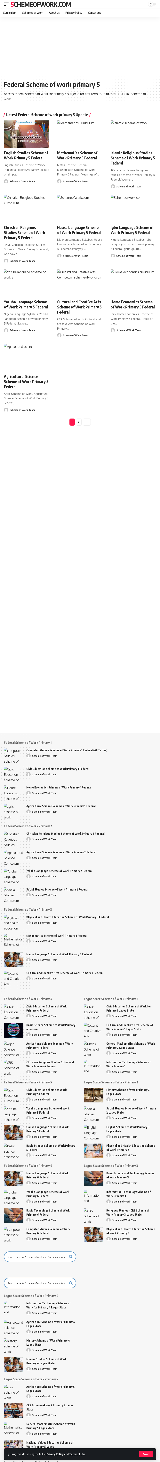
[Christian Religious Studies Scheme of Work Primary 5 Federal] (26, 208)
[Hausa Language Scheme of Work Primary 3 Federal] (13, 959)
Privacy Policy (55, 1454)
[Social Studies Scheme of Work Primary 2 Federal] (13, 894)
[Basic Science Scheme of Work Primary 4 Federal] (13, 1030)
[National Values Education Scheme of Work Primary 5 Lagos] (13, 1447)
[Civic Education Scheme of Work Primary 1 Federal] (13, 774)
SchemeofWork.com (41, 4)
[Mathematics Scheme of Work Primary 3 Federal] (13, 941)
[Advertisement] (80, 46)
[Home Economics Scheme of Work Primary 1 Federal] (13, 792)
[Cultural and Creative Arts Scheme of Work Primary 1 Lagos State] (93, 1030)
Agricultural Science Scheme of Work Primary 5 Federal (26, 381)
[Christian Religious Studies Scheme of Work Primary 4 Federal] (13, 1067)
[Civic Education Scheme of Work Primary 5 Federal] (13, 1095)
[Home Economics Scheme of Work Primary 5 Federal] (133, 283)
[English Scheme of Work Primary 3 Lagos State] (93, 1132)
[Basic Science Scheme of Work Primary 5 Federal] (13, 1151)
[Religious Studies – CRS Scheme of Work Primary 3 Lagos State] (93, 1215)
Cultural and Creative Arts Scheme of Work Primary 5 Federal (79, 306)
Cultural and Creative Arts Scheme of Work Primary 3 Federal (64, 973)
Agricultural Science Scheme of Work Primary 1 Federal (61, 806)
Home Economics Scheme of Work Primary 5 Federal (133, 304)
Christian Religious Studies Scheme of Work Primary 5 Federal (24, 232)
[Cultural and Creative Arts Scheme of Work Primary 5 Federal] (80, 283)
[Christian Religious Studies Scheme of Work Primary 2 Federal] (13, 839)
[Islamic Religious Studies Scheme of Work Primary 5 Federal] (133, 134)
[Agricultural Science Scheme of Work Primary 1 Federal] (13, 811)
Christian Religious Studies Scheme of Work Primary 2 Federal (65, 833)
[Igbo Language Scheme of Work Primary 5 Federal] (133, 208)
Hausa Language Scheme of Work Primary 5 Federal (79, 230)
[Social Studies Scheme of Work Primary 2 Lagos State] (93, 1113)
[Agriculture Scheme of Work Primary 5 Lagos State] (13, 1392)
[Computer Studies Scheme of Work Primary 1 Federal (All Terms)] (13, 755)
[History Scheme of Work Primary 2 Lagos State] (93, 1095)
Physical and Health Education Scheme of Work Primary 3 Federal (67, 917)
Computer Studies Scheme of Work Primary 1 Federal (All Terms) (66, 750)
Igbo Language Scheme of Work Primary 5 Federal (132, 230)
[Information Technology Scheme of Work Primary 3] (93, 1197)
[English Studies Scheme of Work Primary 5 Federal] (26, 134)
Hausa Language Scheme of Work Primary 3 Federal (59, 954)
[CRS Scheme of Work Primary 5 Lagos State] (13, 1410)
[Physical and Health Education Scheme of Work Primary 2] (93, 1151)
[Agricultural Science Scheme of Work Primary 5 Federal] (26, 358)
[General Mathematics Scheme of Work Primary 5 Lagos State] (13, 1429)
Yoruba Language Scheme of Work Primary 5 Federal (26, 304)
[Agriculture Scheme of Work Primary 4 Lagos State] (13, 1327)
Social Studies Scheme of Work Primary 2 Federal (57, 889)
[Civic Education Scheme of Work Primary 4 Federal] (13, 1011)
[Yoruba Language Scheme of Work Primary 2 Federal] (13, 876)
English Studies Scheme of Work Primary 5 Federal (26, 155)
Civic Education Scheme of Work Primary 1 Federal (57, 768)
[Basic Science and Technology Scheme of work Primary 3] (93, 1178)
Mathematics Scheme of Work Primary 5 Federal (77, 155)
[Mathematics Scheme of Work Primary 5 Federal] (80, 134)
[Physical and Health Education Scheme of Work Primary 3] (93, 1234)
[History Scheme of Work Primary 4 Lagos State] (13, 1345)
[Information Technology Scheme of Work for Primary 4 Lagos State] (13, 1308)
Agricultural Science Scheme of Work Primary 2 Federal (61, 852)
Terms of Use (77, 1454)
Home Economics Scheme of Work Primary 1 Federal (59, 787)
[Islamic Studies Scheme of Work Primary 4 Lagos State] (13, 1364)
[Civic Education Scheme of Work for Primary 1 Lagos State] (93, 1011)
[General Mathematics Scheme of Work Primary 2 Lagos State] (93, 1049)
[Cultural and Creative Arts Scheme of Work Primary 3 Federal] (13, 978)
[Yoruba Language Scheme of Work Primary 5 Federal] (26, 283)
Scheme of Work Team (22, 181)
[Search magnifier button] (71, 1256)
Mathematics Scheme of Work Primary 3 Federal (56, 935)
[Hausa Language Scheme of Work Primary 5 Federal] (80, 208)
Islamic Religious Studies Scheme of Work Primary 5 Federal (133, 157)
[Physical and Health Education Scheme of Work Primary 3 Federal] (13, 922)
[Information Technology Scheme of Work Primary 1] (93, 1067)
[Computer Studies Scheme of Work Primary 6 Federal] (13, 1234)
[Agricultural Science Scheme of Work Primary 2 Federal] (13, 857)
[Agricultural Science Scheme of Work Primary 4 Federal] (13, 1049)
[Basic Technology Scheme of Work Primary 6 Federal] (13, 1215)
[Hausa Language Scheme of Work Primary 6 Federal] (13, 1178)
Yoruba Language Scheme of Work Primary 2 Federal (59, 870)
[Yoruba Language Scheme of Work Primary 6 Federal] (13, 1197)
